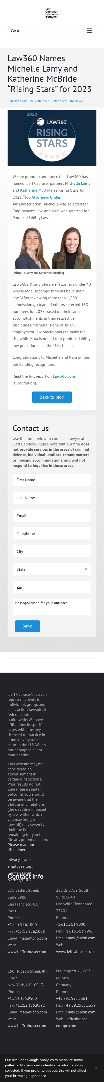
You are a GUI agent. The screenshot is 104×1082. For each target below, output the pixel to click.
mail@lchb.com (33, 938)
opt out (51, 1070)
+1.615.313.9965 (78, 931)
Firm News (75, 101)
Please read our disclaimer (21, 847)
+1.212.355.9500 (22, 998)
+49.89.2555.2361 (72, 998)
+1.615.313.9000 (70, 924)
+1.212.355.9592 (30, 1005)
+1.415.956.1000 (22, 924)
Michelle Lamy (77, 183)
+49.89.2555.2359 (80, 1005)
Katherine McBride (36, 190)
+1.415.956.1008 (30, 931)
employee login (21, 866)
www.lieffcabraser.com (27, 951)
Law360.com (64, 376)
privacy (13, 859)
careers (28, 859)
